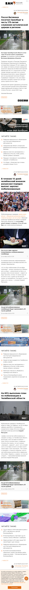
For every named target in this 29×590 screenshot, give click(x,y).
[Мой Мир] (25, 100)
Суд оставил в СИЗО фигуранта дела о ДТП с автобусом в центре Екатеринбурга (15, 531)
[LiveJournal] (27, 100)
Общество (4, 97)
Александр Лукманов (21, 566)
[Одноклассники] (21, 100)
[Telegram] (23, 100)
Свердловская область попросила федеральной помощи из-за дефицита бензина (15, 147)
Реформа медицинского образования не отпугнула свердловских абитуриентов (14, 141)
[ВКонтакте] (19, 100)
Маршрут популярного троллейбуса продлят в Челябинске (14, 159)
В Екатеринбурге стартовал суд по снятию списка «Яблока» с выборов (14, 536)
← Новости (4, 7)
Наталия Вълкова (22, 12)
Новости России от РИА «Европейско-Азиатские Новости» (11, 3)
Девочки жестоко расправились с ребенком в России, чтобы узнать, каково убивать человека (13, 153)
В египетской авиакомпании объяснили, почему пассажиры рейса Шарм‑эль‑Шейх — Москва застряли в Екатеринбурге (15, 553)
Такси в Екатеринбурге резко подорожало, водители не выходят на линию (15, 377)
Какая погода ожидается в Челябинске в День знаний (15, 361)
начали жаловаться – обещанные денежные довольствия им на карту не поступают (14, 216)
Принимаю (14, 587)
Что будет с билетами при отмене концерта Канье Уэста (13, 163)
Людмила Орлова (22, 174)
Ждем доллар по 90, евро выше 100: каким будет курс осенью (14, 541)
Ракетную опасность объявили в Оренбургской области (13, 371)
